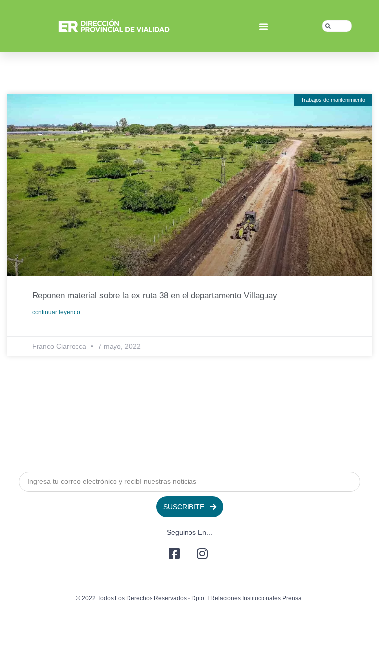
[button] (263, 26)
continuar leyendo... (58, 312)
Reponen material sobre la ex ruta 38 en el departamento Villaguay (154, 295)
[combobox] (337, 26)
